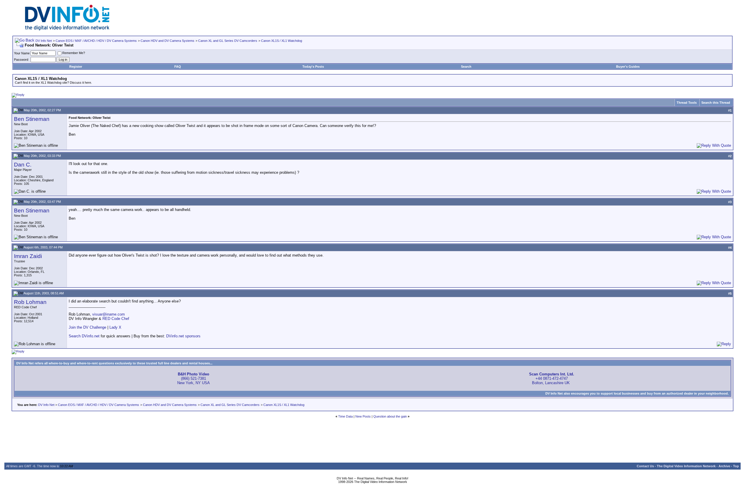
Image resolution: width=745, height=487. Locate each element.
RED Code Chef (115, 318)
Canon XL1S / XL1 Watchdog (281, 40)
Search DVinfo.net (84, 336)
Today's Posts (313, 66)
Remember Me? (73, 53)
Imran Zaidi (28, 256)
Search (466, 66)
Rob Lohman (30, 302)
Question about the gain (390, 416)
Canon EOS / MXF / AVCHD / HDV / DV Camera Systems (96, 40)
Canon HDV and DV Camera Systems (167, 40)
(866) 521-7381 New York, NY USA (193, 378)
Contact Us (645, 466)
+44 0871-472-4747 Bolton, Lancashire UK (551, 378)
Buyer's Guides (628, 66)
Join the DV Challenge (87, 327)
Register (75, 66)
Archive (724, 466)
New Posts (363, 416)
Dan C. (22, 165)
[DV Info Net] (67, 29)
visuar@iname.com (108, 314)
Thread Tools (687, 102)
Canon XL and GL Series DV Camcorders (227, 40)
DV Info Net (44, 40)
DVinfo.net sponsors (183, 336)
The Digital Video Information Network (686, 466)
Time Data (345, 416)
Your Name (22, 53)
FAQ (177, 66)
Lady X (115, 327)
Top (736, 466)
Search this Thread (715, 102)
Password (21, 59)
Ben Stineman (31, 119)
